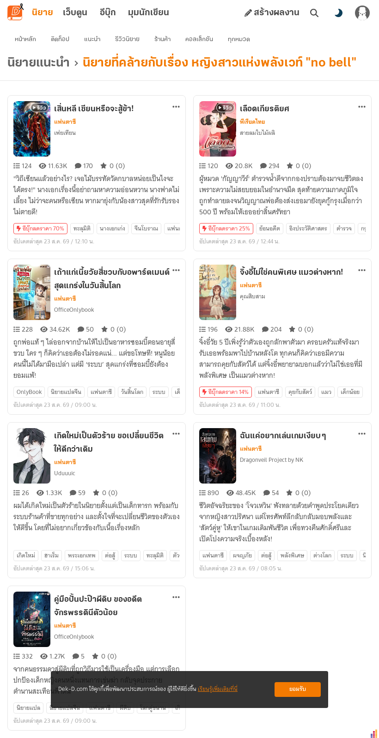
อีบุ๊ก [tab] (108, 13)
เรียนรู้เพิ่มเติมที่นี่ (218, 689)
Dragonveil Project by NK (271, 459)
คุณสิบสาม (252, 296)
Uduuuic (64, 473)
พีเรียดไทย (252, 122)
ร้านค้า (162, 39)
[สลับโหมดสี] (338, 13)
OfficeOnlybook (74, 309)
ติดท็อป (60, 39)
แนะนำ (92, 39)
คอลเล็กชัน (199, 39)
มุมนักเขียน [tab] (148, 13)
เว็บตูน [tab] (75, 13)
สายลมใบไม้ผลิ (257, 132)
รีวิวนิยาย (127, 39)
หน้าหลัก (25, 39)
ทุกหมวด (239, 39)
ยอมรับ (297, 689)
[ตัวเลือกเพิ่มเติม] (176, 106)
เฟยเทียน (65, 132)
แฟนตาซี (65, 122)
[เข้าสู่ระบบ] (362, 13)
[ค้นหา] (314, 13)
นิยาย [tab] (42, 13)
